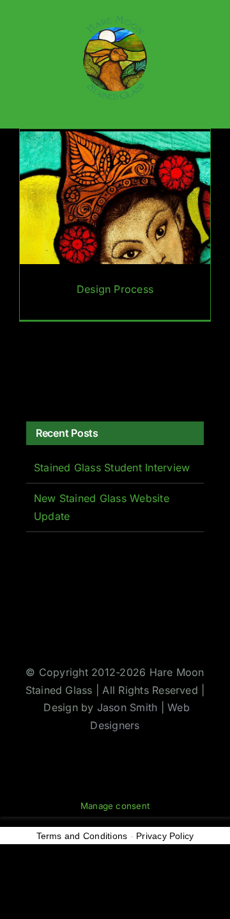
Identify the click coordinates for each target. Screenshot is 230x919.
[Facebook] (30, 378)
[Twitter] (49, 378)
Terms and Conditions (82, 836)
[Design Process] (115, 224)
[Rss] (88, 378)
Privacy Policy (165, 836)
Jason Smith (127, 707)
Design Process (115, 289)
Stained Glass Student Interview (112, 467)
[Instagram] (69, 378)
